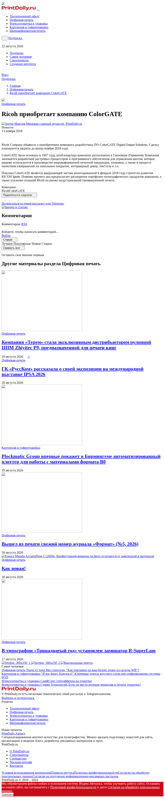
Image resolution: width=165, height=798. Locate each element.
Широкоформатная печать (27, 31)
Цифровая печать (21, 20)
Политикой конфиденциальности (73, 787)
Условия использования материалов (26, 772)
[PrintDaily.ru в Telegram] (4, 42)
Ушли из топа (82, 670)
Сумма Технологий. (90, 684)
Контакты (16, 766)
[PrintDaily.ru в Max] (8, 42)
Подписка (16, 53)
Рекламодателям (21, 762)
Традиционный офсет (24, 16)
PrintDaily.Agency (13, 733)
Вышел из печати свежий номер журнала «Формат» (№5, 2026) (70, 544)
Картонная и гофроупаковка (29, 27)
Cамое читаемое (21, 56)
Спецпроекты (19, 60)
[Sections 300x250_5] (77, 662)
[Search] (4, 38)
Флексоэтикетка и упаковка (29, 23)
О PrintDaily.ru (19, 751)
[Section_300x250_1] (16, 662)
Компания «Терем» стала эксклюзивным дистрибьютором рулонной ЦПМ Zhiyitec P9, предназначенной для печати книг (76, 345)
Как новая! (14, 568)
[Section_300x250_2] (46, 662)
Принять (7, 794)
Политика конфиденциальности (96, 772)
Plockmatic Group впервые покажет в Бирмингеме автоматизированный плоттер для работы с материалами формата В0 (81, 459)
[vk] (11, 199)
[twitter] (4, 199)
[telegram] (8, 199)
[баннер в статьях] (15, 207)
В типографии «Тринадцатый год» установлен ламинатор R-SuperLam (79, 650)
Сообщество (18, 758)
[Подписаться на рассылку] (11, 42)
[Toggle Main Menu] (38, 10)
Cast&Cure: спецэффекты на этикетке (66, 681)
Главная (15, 85)
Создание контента (23, 64)
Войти (6, 235)
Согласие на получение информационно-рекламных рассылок (75, 776)
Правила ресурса (62, 772)
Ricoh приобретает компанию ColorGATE (38, 93)
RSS (24, 224)
